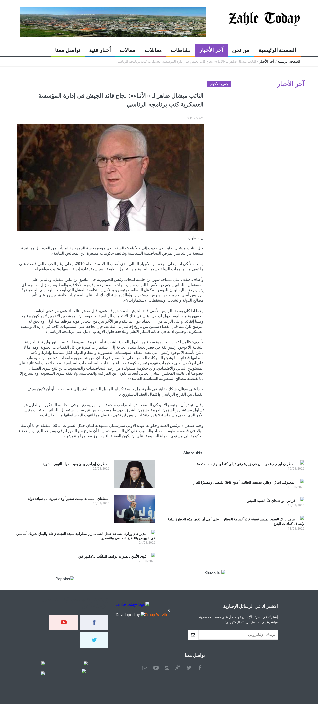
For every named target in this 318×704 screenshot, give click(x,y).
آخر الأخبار (211, 50)
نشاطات (181, 50)
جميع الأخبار (219, 84)
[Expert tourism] (43, 663)
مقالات (128, 50)
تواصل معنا (67, 50)
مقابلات (153, 50)
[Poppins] (43, 674)
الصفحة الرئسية (289, 61)
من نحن (241, 50)
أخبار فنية (100, 50)
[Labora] (85, 663)
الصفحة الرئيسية (277, 50)
